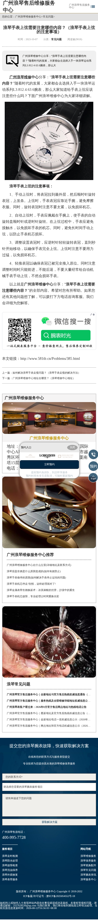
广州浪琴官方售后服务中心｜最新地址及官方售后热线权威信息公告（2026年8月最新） (49, 713)
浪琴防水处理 (10, 860)
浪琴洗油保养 (10, 870)
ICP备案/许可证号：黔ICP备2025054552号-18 (49, 896)
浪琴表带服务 (10, 879)
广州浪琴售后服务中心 (79, 6)
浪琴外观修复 (10, 874)
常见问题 (48, 16)
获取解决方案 (49, 822)
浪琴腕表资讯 (88, 874)
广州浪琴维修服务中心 (28, 16)
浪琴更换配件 (88, 865)
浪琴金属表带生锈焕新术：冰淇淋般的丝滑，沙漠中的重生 (41, 590)
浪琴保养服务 (88, 860)
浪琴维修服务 (88, 855)
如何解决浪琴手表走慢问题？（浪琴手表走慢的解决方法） (46, 372)
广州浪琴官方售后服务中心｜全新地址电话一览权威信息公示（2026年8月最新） (49, 719)
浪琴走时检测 (10, 855)
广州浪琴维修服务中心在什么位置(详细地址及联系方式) (39, 565)
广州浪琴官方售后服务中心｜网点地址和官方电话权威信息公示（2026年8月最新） (49, 725)
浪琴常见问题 (88, 870)
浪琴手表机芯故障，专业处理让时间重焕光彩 (33, 596)
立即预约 (49, 464)
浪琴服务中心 (88, 879)
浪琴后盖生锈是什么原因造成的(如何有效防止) (34, 571)
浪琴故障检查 (10, 865)
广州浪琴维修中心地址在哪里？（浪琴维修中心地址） (44, 378)
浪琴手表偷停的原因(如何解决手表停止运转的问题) (36, 577)
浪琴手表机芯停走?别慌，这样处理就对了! (31, 583)
